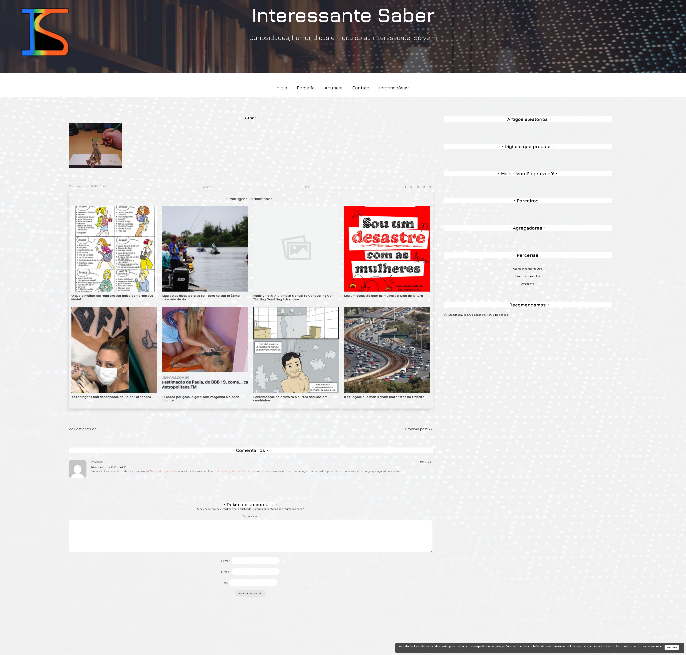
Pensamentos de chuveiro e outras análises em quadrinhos (290, 398)
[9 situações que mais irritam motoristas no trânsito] (387, 349)
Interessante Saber (343, 14)
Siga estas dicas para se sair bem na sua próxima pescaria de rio (201, 297)
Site (226, 582)
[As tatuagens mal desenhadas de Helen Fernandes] (114, 349)
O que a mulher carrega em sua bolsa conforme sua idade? (112, 297)
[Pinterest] (418, 187)
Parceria (306, 88)
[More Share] (430, 187)
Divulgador (97, 461)
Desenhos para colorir (528, 276)
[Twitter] (411, 187)
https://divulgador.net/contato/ (233, 471)
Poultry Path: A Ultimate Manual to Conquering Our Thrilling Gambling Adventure (293, 297)
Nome (225, 560)
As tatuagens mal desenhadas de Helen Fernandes (111, 397)
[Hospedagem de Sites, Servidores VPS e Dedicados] (476, 314)
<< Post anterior (82, 429)
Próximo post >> (419, 429)
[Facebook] (405, 187)
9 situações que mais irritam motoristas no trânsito (384, 397)
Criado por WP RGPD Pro (652, 646)
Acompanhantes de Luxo (528, 268)
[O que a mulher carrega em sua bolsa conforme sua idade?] (114, 248)
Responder (427, 462)
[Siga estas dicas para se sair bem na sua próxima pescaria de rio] (205, 248)
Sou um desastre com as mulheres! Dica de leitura (383, 296)
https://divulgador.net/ (164, 471)
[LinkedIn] (424, 187)
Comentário (251, 516)
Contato (360, 88)
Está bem (672, 647)
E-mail (226, 571)
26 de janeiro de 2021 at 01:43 (108, 467)
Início (281, 88)
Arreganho (527, 283)
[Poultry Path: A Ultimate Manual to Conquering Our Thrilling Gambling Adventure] (296, 248)
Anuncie (333, 88)
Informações (392, 88)
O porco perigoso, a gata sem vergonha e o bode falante (201, 398)
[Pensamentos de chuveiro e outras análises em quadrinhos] (296, 349)
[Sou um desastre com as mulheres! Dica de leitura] (387, 248)
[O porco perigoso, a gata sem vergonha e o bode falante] (205, 349)
